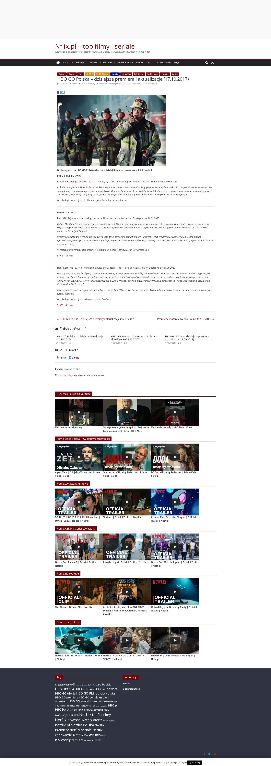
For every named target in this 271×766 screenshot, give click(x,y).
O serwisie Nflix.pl (131, 688)
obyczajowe (126, 74)
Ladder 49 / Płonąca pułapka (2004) (113, 83)
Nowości (115, 74)
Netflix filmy (101, 714)
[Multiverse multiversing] (79, 412)
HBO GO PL (84, 693)
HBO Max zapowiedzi (81, 705)
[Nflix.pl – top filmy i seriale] (58, 63)
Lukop (74, 83)
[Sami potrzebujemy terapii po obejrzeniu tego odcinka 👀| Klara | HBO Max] (127, 412)
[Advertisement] (135, 19)
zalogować (72, 375)
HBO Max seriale (63, 705)
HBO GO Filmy (85, 689)
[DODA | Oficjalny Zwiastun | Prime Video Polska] (175, 457)
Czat (149, 62)
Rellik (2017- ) (153, 83)
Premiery (165, 74)
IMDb (76, 715)
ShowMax (88, 740)
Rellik (60, 218)
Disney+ (93, 62)
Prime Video (124, 62)
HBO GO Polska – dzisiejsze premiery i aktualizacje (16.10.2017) (95, 319)
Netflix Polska (82, 725)
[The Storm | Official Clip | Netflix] (79, 591)
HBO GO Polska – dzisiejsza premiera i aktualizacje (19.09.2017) (188, 338)
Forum (139, 62)
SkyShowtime (107, 62)
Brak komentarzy (88, 83)
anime (79, 685)
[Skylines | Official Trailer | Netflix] (127, 502)
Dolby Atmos (93, 685)
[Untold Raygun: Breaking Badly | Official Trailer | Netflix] (175, 591)
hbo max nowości (110, 701)
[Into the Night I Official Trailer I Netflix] (127, 547)
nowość (62, 739)
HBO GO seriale (88, 697)
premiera (76, 740)
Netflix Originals (109, 721)
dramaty (62, 74)
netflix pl (62, 725)
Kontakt (127, 683)
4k (74, 684)
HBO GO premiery (66, 697)
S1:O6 (60, 255)
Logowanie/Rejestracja (167, 62)
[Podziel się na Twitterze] (63, 92)
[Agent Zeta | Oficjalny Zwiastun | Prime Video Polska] (79, 457)
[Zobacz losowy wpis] (213, 63)
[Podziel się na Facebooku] (59, 92)
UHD (97, 740)
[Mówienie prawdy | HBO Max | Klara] (175, 412)
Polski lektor (139, 74)
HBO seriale (78, 709)
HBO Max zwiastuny (99, 706)
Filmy (81, 74)
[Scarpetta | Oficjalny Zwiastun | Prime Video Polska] (127, 457)
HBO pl (113, 705)
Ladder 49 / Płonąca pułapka (72, 181)
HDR (70, 715)
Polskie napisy (152, 74)
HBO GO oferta (65, 693)
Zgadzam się (194, 762)
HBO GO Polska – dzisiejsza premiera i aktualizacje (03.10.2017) (133, 338)
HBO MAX (81, 62)
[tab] (61, 358)
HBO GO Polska (102, 74)
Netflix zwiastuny (86, 734)
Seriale (175, 74)
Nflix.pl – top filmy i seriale (95, 46)
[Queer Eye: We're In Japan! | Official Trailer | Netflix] (175, 547)
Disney (85, 685)
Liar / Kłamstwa (65, 267)
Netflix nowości (68, 719)
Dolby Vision (105, 684)
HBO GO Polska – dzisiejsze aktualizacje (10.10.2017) (79, 338)
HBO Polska (63, 709)
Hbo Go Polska (104, 693)
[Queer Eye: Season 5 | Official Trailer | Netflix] (79, 547)
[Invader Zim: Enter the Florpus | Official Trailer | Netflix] (175, 502)
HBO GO (89, 74)
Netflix (67, 62)
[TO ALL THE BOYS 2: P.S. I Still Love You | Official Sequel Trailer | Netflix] (79, 502)
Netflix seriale (80, 730)
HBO (58, 689)
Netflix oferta (92, 719)
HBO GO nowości (106, 689)
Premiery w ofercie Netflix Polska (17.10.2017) (186, 319)
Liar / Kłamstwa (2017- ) (137, 83)
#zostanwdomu (63, 684)
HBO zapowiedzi (94, 709)
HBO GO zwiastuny (81, 701)
